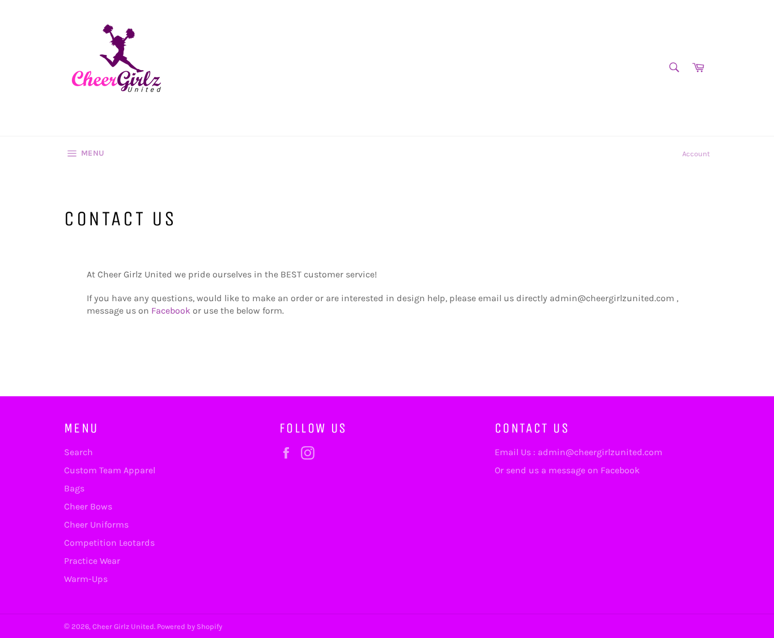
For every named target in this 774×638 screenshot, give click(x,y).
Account (696, 153)
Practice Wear (92, 560)
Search (78, 452)
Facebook (170, 310)
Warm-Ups (86, 578)
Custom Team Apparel (109, 470)
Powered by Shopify (189, 626)
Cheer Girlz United (123, 626)
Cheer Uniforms (96, 524)
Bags (74, 488)
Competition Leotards (109, 542)
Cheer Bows (88, 506)
